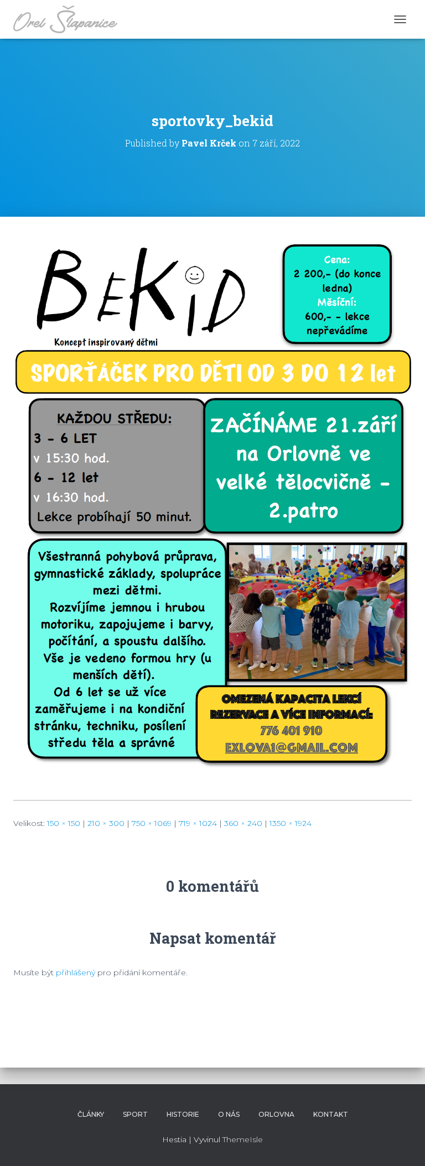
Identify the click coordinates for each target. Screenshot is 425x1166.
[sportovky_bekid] (212, 516)
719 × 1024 (198, 823)
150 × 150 (63, 823)
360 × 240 (243, 823)
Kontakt (330, 1114)
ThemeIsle (242, 1139)
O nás (229, 1114)
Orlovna (276, 1114)
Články (90, 1114)
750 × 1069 (152, 823)
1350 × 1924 (290, 823)
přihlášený (75, 972)
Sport (135, 1114)
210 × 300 (106, 823)
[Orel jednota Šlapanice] (69, 19)
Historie (183, 1114)
